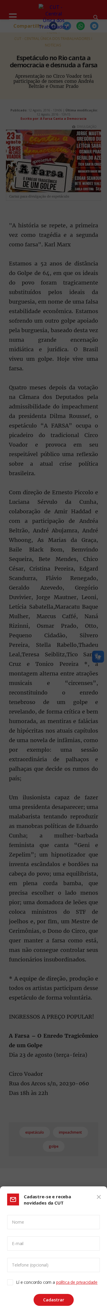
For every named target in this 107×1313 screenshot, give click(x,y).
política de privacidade (76, 1282)
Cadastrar (53, 1300)
